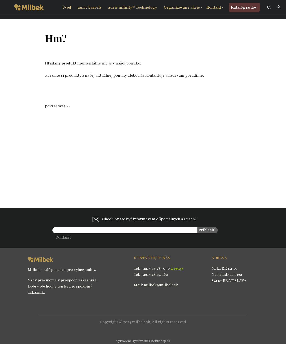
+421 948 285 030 (156, 268)
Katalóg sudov (244, 7)
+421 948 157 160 (154, 274)
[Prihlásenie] (278, 7)
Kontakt (213, 7)
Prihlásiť (206, 230)
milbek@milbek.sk (161, 285)
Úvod (66, 7)
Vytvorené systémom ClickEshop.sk (143, 341)
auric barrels (90, 7)
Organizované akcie (182, 7)
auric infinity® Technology (132, 7)
